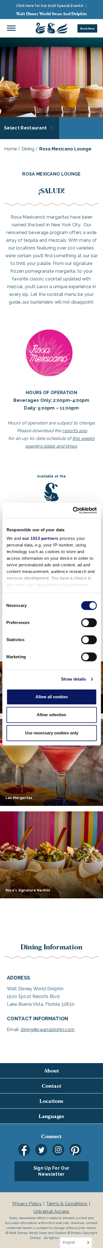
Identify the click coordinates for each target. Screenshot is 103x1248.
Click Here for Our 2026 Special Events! (50, 6)
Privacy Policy (27, 1203)
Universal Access (51, 1211)
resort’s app (74, 430)
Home (10, 149)
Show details (73, 679)
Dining (28, 149)
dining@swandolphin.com (47, 1029)
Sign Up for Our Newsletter (52, 1171)
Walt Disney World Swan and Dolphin (51, 13)
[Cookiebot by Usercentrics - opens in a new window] (73, 510)
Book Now (87, 28)
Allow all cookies (51, 696)
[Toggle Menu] (11, 28)
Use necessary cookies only (51, 733)
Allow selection (51, 714)
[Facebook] (24, 1150)
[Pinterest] (75, 1150)
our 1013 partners (40, 538)
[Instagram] (58, 1150)
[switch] (89, 622)
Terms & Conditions (66, 1203)
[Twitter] (41, 1150)
